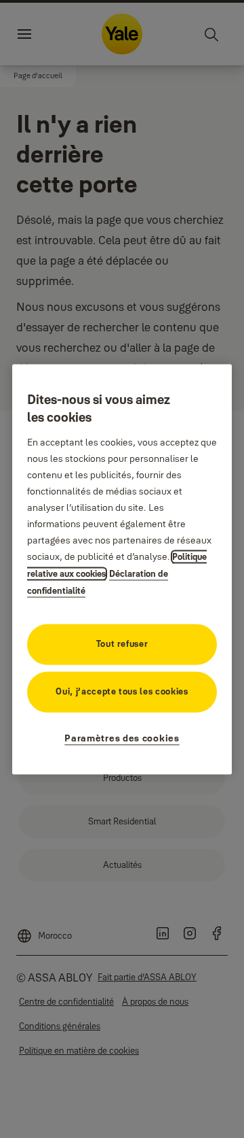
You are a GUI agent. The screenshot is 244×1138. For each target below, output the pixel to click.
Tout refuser (122, 643)
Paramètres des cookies (121, 738)
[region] (122, 569)
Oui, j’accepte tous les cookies (122, 691)
